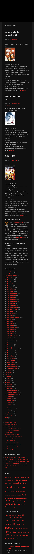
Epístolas (9, 396)
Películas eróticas (9, 416)
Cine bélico (10, 286)
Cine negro (10, 347)
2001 (20, 535)
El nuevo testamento (12, 394)
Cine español (10, 323)
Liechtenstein (23, 498)
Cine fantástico (11, 329)
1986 (14, 532)
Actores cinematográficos (12, 430)
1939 (9, 515)
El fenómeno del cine (10, 438)
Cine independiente (12, 335)
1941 (15, 515)
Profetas (9, 406)
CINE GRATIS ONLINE (11, 276)
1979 (7, 531)
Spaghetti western (12, 368)
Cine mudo (10, 343)
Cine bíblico (10, 388)
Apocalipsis (10, 384)
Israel (19, 495)
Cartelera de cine (9, 272)
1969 (12, 524)
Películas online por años (11, 424)
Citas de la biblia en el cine (12, 442)
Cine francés (10, 331)
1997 (14, 535)
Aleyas (9, 378)
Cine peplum (10, 351)
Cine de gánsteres (12, 301)
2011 (25, 539)
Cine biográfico (11, 288)
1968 (7, 524)
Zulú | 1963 (10, 155)
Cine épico (10, 319)
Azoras (9, 380)
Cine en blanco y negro (13, 317)
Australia (22, 477)
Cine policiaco (10, 353)
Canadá (18, 480)
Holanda (23, 491)
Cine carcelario (11, 290)
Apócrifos (9, 386)
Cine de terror (10, 311)
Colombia (24, 480)
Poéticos (9, 404)
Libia (18, 498)
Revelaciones (10, 408)
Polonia (19, 501)
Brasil (6, 480)
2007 (12, 538)
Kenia (15, 498)
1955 (6, 517)
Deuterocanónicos (12, 390)
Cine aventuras (11, 284)
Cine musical (10, 345)
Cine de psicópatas (12, 309)
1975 (18, 528)
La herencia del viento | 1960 (12, 33)
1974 (13, 528)
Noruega (12, 501)
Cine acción (10, 280)
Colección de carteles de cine (13, 444)
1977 (26, 529)
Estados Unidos (14, 487)
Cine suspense (11, 359)
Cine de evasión (11, 299)
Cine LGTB (7, 374)
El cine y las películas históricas (13, 436)
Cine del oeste (11, 313)
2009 (21, 538)
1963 (11, 521)
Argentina (16, 477)
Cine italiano (10, 337)
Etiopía (25, 487)
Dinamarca (14, 483)
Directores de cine (10, 426)
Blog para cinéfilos (18, 222)
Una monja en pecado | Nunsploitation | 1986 (17, 461)
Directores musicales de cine (12, 428)
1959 (17, 518)
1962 (7, 520)
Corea (6, 483)
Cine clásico (10, 291)
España (22, 483)
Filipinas (7, 491)
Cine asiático (8, 274)
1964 (14, 520)
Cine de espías (11, 297)
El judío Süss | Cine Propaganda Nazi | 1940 (17, 459)
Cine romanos (10, 357)
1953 (19, 515)
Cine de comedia (11, 295)
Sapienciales (10, 412)
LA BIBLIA (7, 382)
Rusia (18, 504)
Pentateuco (10, 402)
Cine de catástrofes (12, 293)
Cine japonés (8, 372)
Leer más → (22, 90)
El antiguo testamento (13, 392)
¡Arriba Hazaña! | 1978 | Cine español (15, 457)
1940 (12, 515)
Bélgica (13, 480)
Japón (11, 498)
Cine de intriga (11, 303)
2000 (17, 535)
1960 (20, 518)
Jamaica (7, 498)
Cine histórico (10, 333)
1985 (11, 532)
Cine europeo (10, 325)
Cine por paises (9, 432)
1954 (23, 515)
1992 (25, 532)
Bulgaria (9, 480)
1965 (18, 521)
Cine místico (10, 341)
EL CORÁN (8, 376)
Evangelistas (10, 400)
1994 (28, 532)
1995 (7, 535)
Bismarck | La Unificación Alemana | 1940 (16, 463)
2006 (7, 538)
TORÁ (6, 418)
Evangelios (10, 398)
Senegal (23, 504)
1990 (21, 532)
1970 (18, 524)
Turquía (14, 507)
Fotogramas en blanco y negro (13, 446)
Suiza (11, 507)
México (7, 500)
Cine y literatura (11, 360)
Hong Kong (7, 495)
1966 (22, 520)
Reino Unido (11, 503)
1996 (11, 535)
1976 (23, 528)
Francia (13, 490)
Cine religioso (10, 355)
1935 (6, 515)
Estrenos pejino (11, 364)
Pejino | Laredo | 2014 (10, 422)
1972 (22, 524)
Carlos (6, 41)
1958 (13, 518)
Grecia (19, 491)
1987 (18, 532)
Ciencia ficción (11, 278)
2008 (16, 538)
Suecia (7, 507)
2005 (27, 535)
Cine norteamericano (12, 349)
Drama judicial (11, 363)
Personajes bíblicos (10, 440)
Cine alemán (10, 282)
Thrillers (9, 370)
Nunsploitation (8, 414)
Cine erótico (10, 321)
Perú (16, 501)
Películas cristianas (12, 366)
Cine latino (10, 339)
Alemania (9, 477)
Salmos (9, 410)
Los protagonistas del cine (12, 434)
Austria (27, 477)
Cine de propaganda (12, 307)
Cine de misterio (11, 305)
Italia (23, 494)
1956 (10, 518)
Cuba (9, 483)
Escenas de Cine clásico (11, 450)
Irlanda (16, 495)
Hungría (12, 495)
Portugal (24, 501)
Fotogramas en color (10, 448)
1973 (8, 528)
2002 (23, 535)
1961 (23, 518)
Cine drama (10, 315)
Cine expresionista (12, 327)
